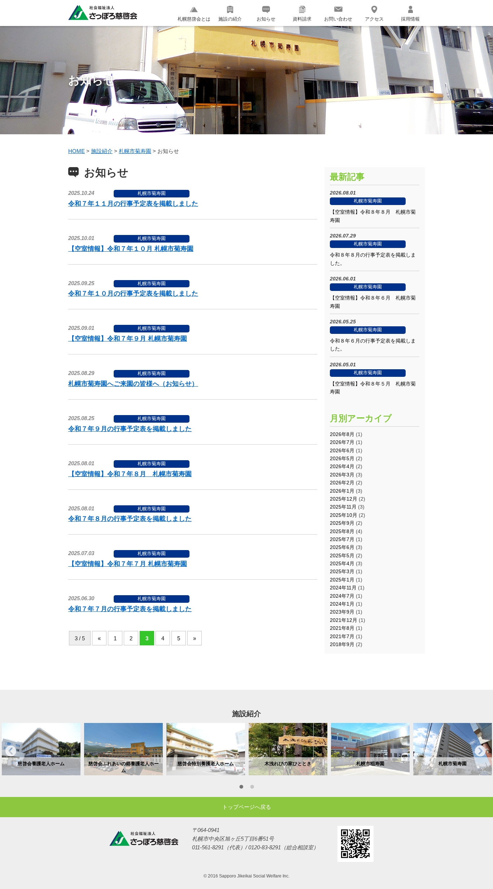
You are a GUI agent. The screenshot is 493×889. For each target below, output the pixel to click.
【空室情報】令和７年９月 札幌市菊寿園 (127, 338)
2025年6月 (342, 547)
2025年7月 (342, 539)
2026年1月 (342, 491)
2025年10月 (343, 515)
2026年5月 (342, 458)
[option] (41, 749)
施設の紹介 (230, 19)
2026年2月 (342, 482)
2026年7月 (342, 442)
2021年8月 (342, 628)
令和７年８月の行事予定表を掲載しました (130, 518)
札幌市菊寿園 (152, 193)
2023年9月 (342, 612)
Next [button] (480, 750)
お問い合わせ (338, 19)
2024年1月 (342, 604)
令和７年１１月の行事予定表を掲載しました (133, 203)
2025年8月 (342, 531)
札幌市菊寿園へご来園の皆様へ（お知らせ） (133, 383)
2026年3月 (342, 475)
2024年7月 (342, 596)
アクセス (374, 19)
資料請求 (302, 19)
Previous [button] (10, 750)
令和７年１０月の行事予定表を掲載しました (133, 293)
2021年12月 (343, 620)
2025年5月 (342, 555)
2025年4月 (342, 563)
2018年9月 (342, 644)
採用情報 (410, 19)
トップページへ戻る (246, 807)
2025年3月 (342, 571)
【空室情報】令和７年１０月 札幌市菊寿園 (130, 248)
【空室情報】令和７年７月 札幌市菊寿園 (127, 563)
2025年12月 (343, 499)
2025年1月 (342, 580)
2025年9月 (342, 523)
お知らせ (266, 19)
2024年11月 (343, 588)
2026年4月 (342, 466)
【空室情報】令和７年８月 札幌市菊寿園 (130, 474)
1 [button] (241, 788)
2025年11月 (343, 507)
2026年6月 (342, 450)
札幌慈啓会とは (194, 19)
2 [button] (252, 788)
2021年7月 (342, 636)
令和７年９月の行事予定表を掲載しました (130, 428)
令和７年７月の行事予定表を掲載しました (130, 609)
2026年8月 (342, 434)
